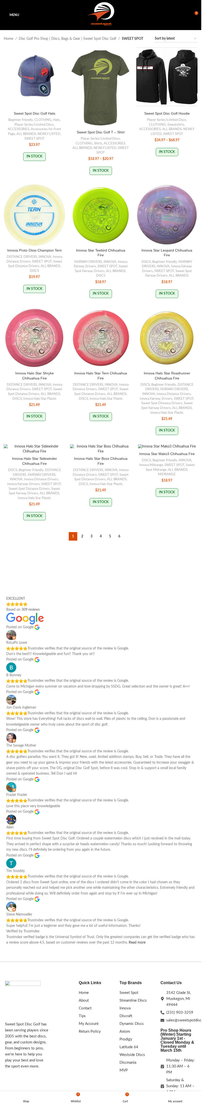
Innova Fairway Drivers (156, 398)
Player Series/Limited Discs (34, 124)
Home (8, 39)
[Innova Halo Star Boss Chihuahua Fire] (100, 449)
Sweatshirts (176, 124)
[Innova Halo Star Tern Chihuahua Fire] (100, 338)
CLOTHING (43, 120)
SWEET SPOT (34, 138)
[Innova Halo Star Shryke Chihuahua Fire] (34, 338)
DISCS (34, 271)
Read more (137, 942)
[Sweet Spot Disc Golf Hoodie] (167, 78)
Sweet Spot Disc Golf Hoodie (167, 113)
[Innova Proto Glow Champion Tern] (34, 215)
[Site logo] (100, 15)
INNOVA (44, 257)
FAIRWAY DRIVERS (88, 262)
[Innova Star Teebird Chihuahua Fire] (100, 215)
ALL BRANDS (26, 134)
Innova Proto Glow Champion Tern (34, 250)
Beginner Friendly (20, 120)
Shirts (98, 143)
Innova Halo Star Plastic (39, 398)
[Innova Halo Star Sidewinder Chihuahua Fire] (34, 449)
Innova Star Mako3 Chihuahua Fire (167, 454)
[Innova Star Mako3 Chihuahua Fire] (167, 446)
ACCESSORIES (18, 129)
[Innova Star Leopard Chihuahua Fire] (167, 215)
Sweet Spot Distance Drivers (161, 403)
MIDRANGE (167, 474)
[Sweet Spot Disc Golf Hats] (34, 78)
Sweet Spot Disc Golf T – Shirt (100, 132)
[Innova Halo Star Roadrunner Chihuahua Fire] (167, 338)
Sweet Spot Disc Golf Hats (34, 113)
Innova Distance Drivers (173, 394)
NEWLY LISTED (49, 134)
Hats (56, 120)
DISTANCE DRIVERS (22, 257)
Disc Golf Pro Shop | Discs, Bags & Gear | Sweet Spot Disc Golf (67, 39)
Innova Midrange (151, 465)
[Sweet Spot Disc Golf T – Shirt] (100, 88)
